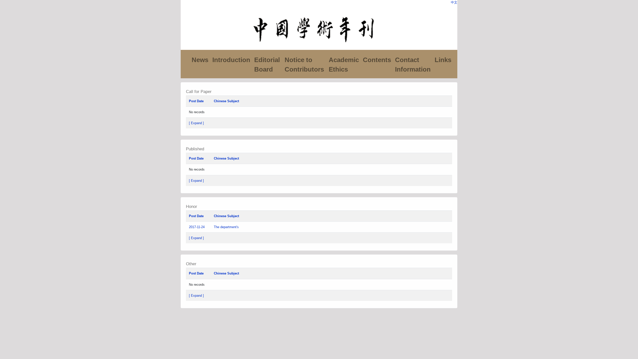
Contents (377, 59)
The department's (227, 227)
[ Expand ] (196, 123)
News (200, 59)
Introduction (231, 59)
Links (443, 59)
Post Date (196, 101)
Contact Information (413, 64)
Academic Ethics (344, 64)
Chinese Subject (226, 101)
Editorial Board (267, 64)
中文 (454, 2)
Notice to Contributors (304, 64)
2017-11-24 (197, 227)
